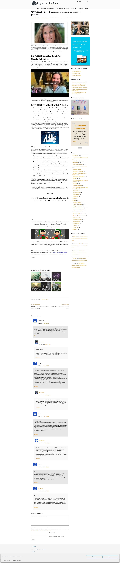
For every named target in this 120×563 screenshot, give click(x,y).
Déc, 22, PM (47, 395)
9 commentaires (45, 299)
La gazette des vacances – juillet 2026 (79, 87)
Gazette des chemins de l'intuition (79, 170)
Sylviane (41, 440)
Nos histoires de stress (79, 223)
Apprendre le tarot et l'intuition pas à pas (80, 162)
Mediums (76, 187)
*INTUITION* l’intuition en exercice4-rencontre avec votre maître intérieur (79, 256)
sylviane (41, 342)
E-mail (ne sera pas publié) (56, 536)
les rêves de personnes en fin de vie (60, 252)
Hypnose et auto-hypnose (79, 213)
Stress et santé (77, 227)
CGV (34, 551)
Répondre (36, 335)
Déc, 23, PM (46, 467)
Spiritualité (76, 200)
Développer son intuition (79, 168)
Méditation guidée (78, 221)
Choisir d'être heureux (79, 208)
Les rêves (76, 182)
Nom (52, 532)
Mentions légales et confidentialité (39, 549)
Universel (75, 233)
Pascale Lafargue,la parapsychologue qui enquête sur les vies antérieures (79, 84)
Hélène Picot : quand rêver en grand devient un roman (79, 89)
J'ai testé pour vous (78, 215)
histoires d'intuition (45, 18)
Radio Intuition (77, 198)
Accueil (32, 18)
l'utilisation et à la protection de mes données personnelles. (41, 530)
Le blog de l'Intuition (76, 75)
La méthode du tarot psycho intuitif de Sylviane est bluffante (80, 129)
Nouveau (75, 202)
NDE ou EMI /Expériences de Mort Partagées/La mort (80, 191)
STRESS (75, 204)
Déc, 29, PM (47, 443)
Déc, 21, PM (46, 323)
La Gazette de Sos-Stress (79, 217)
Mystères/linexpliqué (78, 189)
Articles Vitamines (78, 206)
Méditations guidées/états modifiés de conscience (80, 184)
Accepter (94, 556)
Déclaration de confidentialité (16, 560)
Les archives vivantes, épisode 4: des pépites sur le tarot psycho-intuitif (80, 242)
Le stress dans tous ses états (80, 219)
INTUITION (38, 18)
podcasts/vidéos (78, 225)
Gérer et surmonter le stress (80, 211)
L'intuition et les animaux (79, 175)
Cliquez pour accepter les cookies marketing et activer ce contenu (50, 83)
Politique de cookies (7, 560)
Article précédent (36, 304)
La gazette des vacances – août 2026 (79, 82)
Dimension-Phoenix (76, 73)
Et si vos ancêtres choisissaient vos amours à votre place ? (79, 93)
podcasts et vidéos (78, 196)
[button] (80, 145)
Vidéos (76, 229)
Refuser (110, 556)
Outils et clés (77, 194)
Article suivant (64, 304)
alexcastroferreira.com (76, 71)
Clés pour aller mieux (79, 209)
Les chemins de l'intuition (44, 3)
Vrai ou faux (77, 231)
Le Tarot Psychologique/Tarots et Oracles (79, 177)
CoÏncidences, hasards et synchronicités (77, 165)
